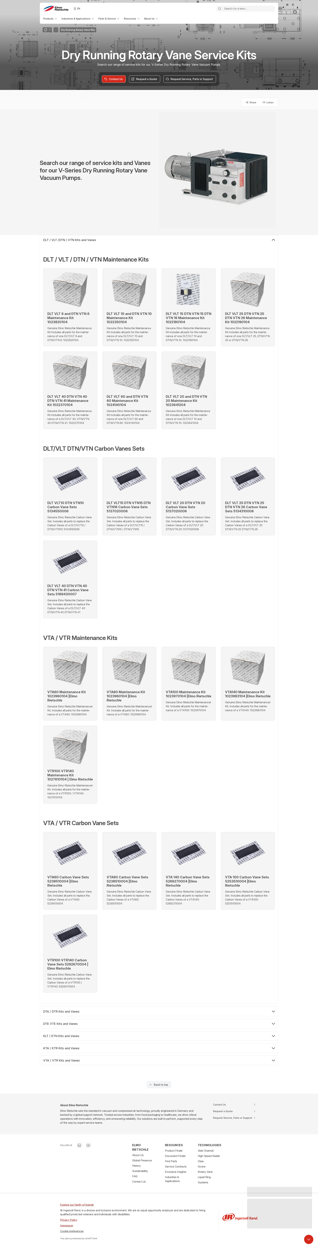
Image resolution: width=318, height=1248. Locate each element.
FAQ (134, 1176)
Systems (203, 1182)
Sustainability (140, 1171)
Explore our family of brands (77, 1204)
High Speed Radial (209, 1156)
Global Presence (142, 1160)
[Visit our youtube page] (88, 1145)
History (136, 1165)
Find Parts (171, 1161)
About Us (138, 1155)
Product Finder (174, 1150)
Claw (201, 1161)
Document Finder (175, 1156)
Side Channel (205, 1150)
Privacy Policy (68, 1220)
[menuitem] (50, 18)
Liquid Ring (204, 1177)
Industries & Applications (172, 1179)
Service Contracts (175, 1166)
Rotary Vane (205, 1171)
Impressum (66, 1225)
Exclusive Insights (175, 1171)
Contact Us (139, 1181)
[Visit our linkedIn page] (79, 1145)
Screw (202, 1166)
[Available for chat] (308, 1239)
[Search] (220, 9)
